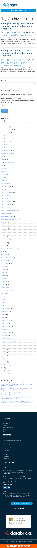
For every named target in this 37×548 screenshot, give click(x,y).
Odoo (2, 296)
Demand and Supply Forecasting (9, 249)
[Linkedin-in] (5, 487)
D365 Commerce (5, 195)
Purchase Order (18, 64)
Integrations (4, 275)
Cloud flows (4, 174)
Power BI (3, 314)
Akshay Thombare (20, 32)
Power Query (4, 323)
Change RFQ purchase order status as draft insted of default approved (17, 53)
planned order (24, 35)
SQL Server (4, 356)
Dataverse (3, 243)
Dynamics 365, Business (7, 258)
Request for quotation (29, 64)
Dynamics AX (25, 61)
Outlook (3, 302)
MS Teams (3, 293)
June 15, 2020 (10, 32)
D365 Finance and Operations (8, 210)
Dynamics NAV (4, 266)
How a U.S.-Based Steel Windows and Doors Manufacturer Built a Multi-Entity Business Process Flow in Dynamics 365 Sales (18, 389)
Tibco (2, 368)
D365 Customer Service (7, 201)
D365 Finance (4, 207)
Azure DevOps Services (7, 144)
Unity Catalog (4, 371)
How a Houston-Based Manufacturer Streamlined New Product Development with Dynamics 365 (16, 397)
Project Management (6, 338)
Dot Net (3, 252)
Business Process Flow (6, 162)
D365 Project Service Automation (9, 219)
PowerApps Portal (5, 332)
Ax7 (20, 34)
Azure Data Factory (6, 139)
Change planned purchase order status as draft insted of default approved (17, 26)
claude (3, 171)
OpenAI (3, 299)
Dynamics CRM (4, 263)
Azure (2, 124)
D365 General (4, 213)
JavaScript (3, 278)
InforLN (3, 272)
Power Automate (5, 311)
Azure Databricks (5, 142)
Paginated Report (5, 308)
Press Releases (5, 335)
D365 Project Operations (7, 216)
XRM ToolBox (4, 374)
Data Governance (5, 234)
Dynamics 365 (17, 61)
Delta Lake (3, 246)
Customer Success (5, 186)
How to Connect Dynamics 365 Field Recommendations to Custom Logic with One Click (17, 393)
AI (1, 121)
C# (2, 165)
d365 (2, 189)
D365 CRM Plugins (5, 198)
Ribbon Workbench (6, 344)
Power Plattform (5, 320)
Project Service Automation (7, 341)
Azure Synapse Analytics (7, 153)
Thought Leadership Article (7, 365)
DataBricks (4, 237)
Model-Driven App (5, 290)
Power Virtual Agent (6, 326)
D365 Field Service (5, 204)
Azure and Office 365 (6, 130)
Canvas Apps (4, 168)
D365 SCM (3, 228)
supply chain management (14, 65)
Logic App (3, 281)
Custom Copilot (5, 183)
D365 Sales (4, 225)
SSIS (2, 359)
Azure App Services (6, 133)
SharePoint (4, 353)
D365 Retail (4, 222)
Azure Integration (5, 150)
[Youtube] (8, 487)
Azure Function (5, 147)
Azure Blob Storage (6, 136)
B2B (2, 156)
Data (2, 231)
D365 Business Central (6, 192)
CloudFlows (4, 177)
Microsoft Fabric (5, 287)
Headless (3, 269)
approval (3, 62)
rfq (2, 65)
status (11, 37)
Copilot (3, 180)
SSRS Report (4, 362)
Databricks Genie (5, 240)
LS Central (3, 284)
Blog (31, 32)
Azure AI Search (5, 127)
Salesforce (3, 350)
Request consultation (19, 546)
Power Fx (3, 317)
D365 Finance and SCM (14, 35)
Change (11, 62)
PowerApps (4, 329)
